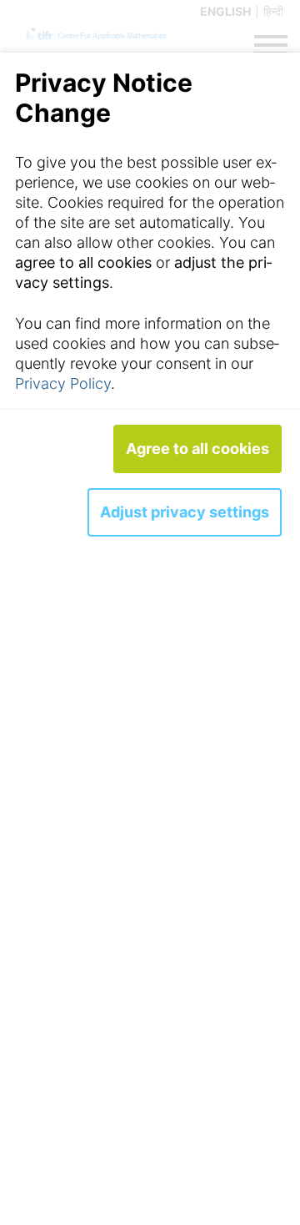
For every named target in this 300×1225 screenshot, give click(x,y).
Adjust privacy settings (184, 512)
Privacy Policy (63, 383)
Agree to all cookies (197, 448)
